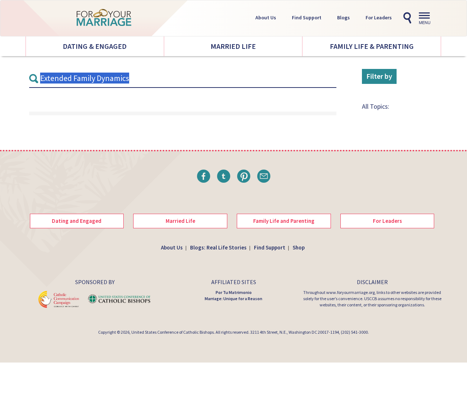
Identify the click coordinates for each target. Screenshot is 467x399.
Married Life (233, 46)
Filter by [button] (379, 76)
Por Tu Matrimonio (234, 292)
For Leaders (379, 17)
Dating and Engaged (76, 220)
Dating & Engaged (95, 46)
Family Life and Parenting (283, 220)
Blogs (343, 17)
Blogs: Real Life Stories (218, 247)
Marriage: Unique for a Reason (233, 298)
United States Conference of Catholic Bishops (172, 332)
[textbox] (182, 78)
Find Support (306, 17)
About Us (265, 17)
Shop (299, 247)
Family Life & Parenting (372, 46)
